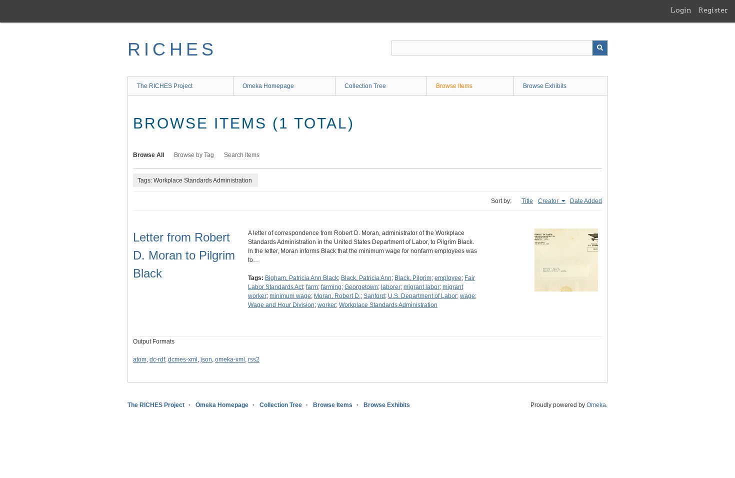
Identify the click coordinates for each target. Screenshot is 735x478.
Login (681, 10)
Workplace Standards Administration (388, 305)
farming (331, 287)
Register (713, 10)
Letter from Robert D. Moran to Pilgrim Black (184, 255)
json (206, 359)
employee (448, 278)
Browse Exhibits (544, 86)
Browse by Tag (194, 155)
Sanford (374, 296)
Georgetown (361, 287)
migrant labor (422, 287)
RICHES (172, 49)
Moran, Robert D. (337, 296)
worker (327, 305)
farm (312, 287)
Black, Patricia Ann (366, 278)
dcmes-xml (183, 359)
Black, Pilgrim (413, 278)
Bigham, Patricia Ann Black (301, 278)
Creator (549, 201)
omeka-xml (230, 359)
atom (139, 359)
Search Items (242, 155)
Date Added (586, 201)
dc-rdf (157, 359)
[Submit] (600, 48)
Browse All (148, 155)
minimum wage (290, 296)
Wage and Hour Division (281, 305)
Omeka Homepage (268, 86)
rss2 (254, 359)
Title (527, 201)
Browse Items (454, 86)
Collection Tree (365, 86)
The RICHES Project (164, 86)
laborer (390, 287)
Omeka (596, 405)
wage (467, 296)
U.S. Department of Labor (422, 296)
